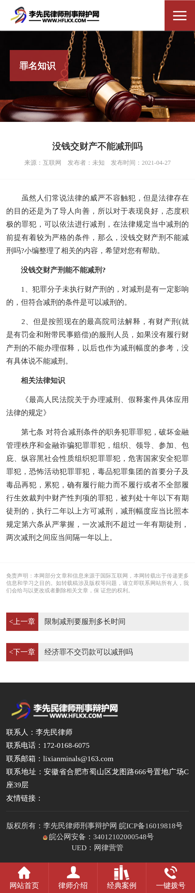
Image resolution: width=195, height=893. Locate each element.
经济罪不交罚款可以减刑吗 (71, 652)
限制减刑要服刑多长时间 (67, 622)
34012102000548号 (123, 837)
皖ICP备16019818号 (151, 826)
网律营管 (108, 848)
